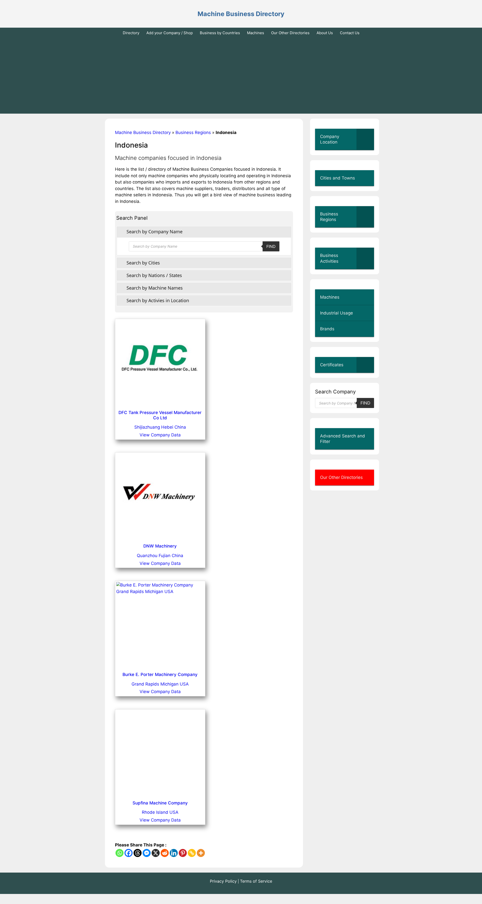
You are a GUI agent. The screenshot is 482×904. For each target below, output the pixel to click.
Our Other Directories (290, 32)
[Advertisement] (241, 76)
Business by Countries (220, 32)
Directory (131, 32)
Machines (255, 32)
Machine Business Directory (241, 14)
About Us (325, 32)
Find (271, 246)
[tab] (203, 231)
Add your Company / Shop (169, 32)
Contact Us (349, 32)
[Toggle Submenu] (365, 139)
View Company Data (160, 434)
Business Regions (193, 132)
